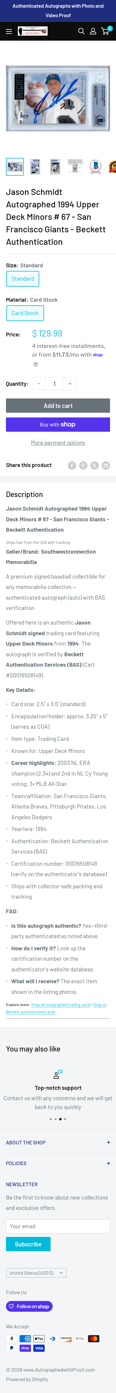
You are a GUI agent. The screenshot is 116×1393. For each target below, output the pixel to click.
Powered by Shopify (27, 1379)
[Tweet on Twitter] (94, 465)
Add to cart (58, 405)
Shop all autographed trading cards (61, 1004)
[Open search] (81, 31)
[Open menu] (9, 31)
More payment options (58, 442)
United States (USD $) (31, 1273)
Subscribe (28, 1244)
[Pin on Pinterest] (83, 465)
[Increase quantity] (70, 383)
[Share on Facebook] (72, 465)
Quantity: (17, 383)
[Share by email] (106, 465)
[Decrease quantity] (38, 383)
